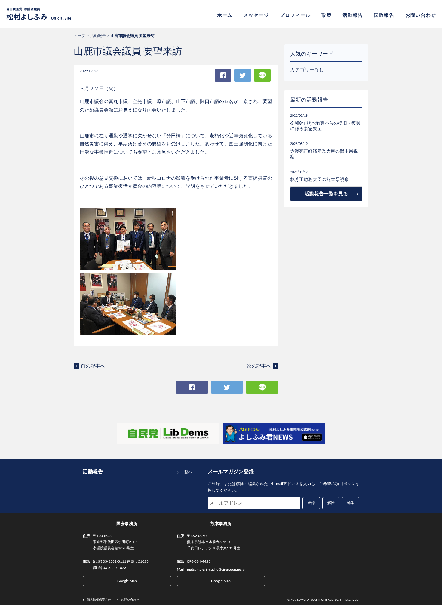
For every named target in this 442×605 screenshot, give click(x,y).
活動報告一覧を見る (326, 193)
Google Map (127, 581)
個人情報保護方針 (99, 599)
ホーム (224, 15)
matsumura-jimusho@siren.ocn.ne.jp (216, 569)
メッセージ (256, 15)
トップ (79, 36)
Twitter (242, 75)
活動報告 (352, 15)
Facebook (223, 75)
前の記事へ (93, 366)
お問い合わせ (420, 15)
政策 (326, 15)
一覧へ (186, 472)
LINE (262, 75)
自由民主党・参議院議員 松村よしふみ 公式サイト (39, 14)
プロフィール (295, 15)
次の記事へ (259, 366)
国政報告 (384, 15)
